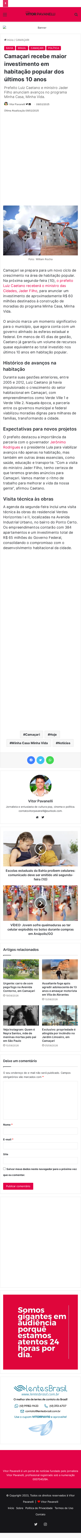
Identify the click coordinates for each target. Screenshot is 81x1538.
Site (5, 1154)
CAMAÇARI (22, 39)
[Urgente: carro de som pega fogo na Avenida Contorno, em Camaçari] (21, 969)
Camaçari (32, 734)
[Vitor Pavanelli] (40, 14)
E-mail (8, 1139)
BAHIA (9, 48)
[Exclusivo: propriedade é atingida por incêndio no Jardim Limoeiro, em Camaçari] (60, 1015)
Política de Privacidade (39, 1508)
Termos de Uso (64, 1508)
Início (10, 39)
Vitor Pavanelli (17, 104)
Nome (8, 1124)
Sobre (19, 1508)
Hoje (53, 734)
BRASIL (22, 48)
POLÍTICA (53, 48)
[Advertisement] (40, 157)
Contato (40, 1514)
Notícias (64, 743)
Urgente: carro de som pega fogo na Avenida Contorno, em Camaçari (19, 987)
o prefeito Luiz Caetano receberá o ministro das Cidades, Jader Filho (38, 285)
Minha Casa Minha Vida (30, 743)
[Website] (38, 817)
